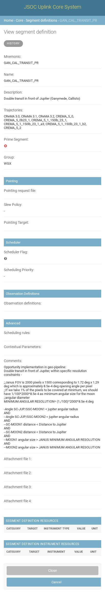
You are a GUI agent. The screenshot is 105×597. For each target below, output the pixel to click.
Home (8, 20)
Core (19, 20)
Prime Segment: (16, 139)
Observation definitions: (22, 303)
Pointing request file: (20, 191)
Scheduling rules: (17, 333)
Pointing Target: (16, 222)
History (13, 43)
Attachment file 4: (18, 501)
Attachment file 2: (18, 473)
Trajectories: (13, 110)
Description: (13, 92)
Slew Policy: (13, 205)
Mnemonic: (12, 57)
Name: (9, 74)
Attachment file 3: (18, 487)
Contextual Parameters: (22, 347)
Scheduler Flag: (16, 252)
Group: (9, 157)
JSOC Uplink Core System (52, 7)
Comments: (13, 361)
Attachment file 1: (18, 459)
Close (52, 570)
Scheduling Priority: (19, 270)
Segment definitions (41, 20)
